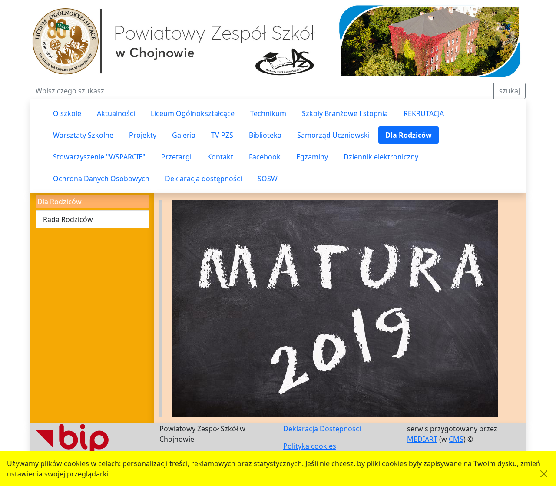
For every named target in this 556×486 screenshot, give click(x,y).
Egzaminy (312, 157)
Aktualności (116, 113)
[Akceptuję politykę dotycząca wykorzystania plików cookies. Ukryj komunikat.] (544, 474)
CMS (456, 439)
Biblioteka (265, 135)
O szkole (67, 113)
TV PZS (222, 135)
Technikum (268, 113)
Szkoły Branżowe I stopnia (345, 113)
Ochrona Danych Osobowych (101, 178)
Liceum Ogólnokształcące (193, 113)
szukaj (509, 91)
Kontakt (220, 157)
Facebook (265, 157)
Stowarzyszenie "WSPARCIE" (99, 157)
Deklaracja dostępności (203, 178)
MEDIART (422, 439)
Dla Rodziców (408, 135)
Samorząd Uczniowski (333, 135)
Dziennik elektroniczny (381, 157)
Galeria (183, 135)
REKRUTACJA (424, 113)
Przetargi (176, 157)
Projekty (142, 135)
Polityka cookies (309, 446)
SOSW (268, 178)
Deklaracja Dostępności (322, 428)
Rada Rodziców (68, 219)
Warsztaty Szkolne (83, 135)
